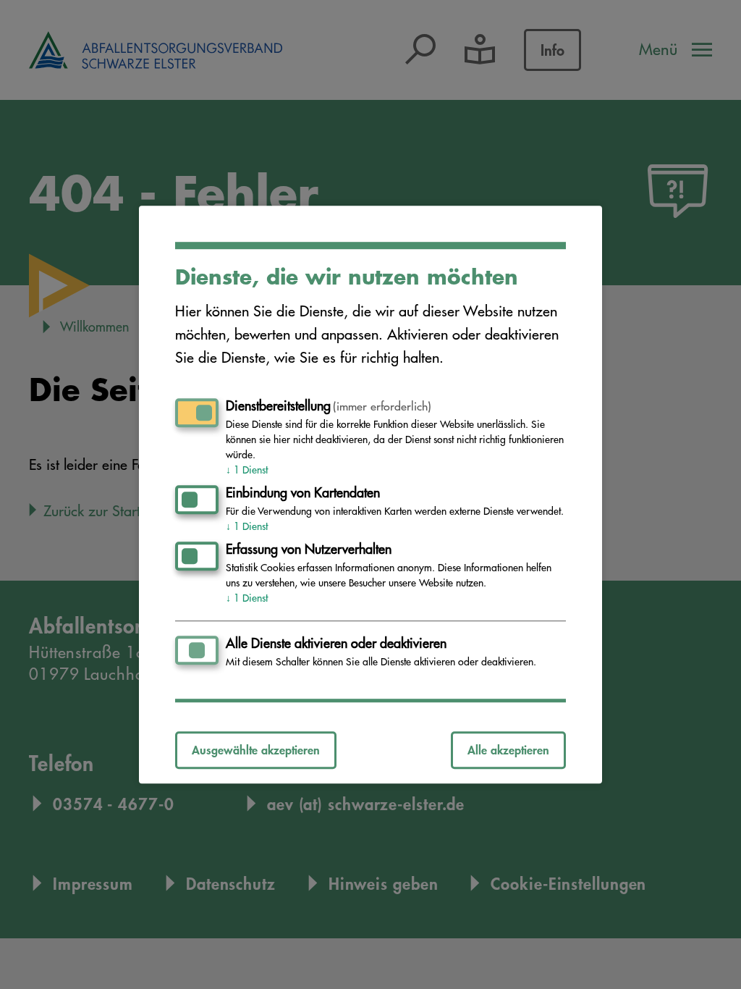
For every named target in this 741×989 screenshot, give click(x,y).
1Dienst (247, 469)
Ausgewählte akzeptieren (256, 749)
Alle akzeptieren (508, 749)
